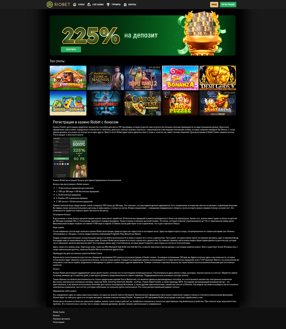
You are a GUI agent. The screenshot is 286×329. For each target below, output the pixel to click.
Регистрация (58, 322)
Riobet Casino (59, 312)
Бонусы (56, 315)
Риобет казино (149, 257)
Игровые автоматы (61, 318)
